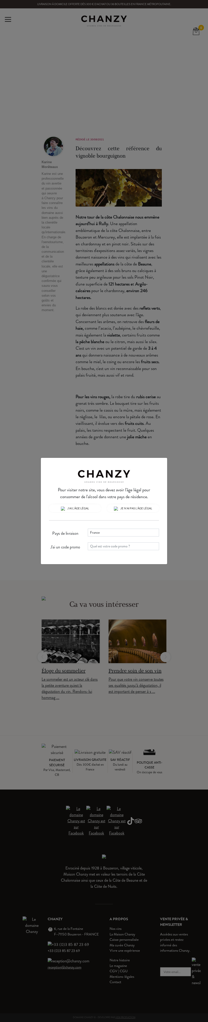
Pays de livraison (65, 533)
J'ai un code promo (65, 547)
